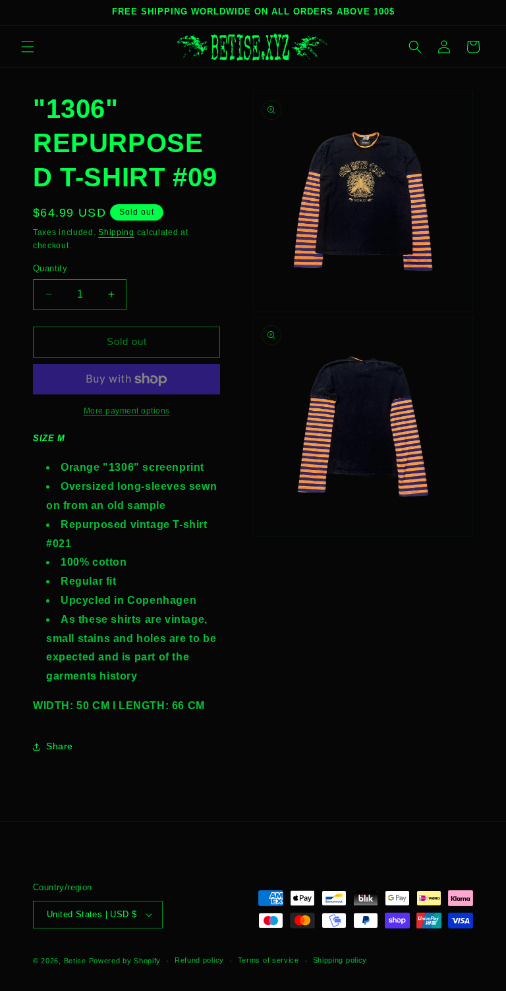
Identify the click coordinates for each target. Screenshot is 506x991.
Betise (75, 961)
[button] (27, 46)
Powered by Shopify (125, 961)
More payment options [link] (127, 410)
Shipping (116, 232)
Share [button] (59, 746)
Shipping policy (340, 960)
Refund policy (199, 960)
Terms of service (268, 960)
